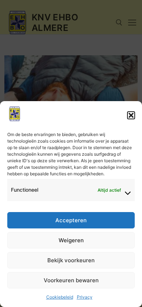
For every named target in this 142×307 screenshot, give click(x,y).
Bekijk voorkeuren (71, 260)
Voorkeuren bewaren (71, 280)
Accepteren (71, 220)
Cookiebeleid (59, 297)
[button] (131, 115)
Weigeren (71, 240)
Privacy (84, 297)
